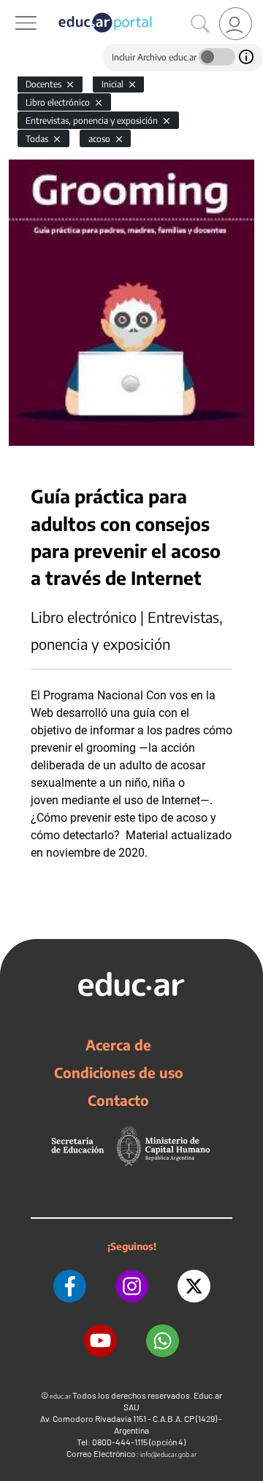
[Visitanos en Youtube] (100, 1340)
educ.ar (60, 1396)
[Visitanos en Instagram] (131, 1286)
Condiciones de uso (118, 1072)
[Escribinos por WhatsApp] (162, 1340)
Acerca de (118, 1044)
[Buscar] (200, 24)
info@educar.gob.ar (168, 1454)
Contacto (118, 1100)
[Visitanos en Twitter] (194, 1286)
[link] (235, 23)
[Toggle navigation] (13, 8)
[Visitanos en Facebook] (69, 1286)
